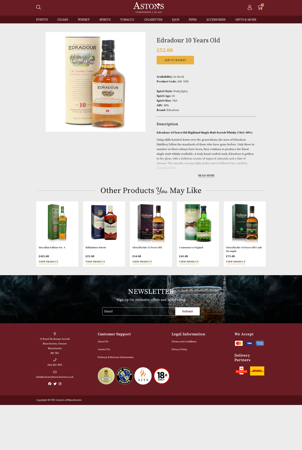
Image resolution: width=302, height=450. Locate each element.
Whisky (84, 20)
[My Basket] (260, 8)
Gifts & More (245, 20)
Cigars (62, 20)
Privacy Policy (179, 349)
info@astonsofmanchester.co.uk (54, 377)
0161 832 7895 (55, 365)
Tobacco (127, 20)
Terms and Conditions (184, 341)
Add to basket (175, 60)
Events (42, 20)
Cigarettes (153, 20)
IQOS (175, 20)
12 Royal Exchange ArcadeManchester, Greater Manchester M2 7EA (55, 346)
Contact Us (104, 349)
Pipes (193, 20)
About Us (103, 341)
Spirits (104, 20)
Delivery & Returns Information (116, 357)
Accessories (215, 20)
